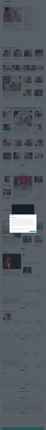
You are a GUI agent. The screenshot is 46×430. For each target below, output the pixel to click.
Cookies (15, 229)
